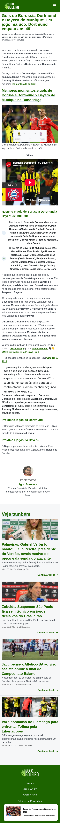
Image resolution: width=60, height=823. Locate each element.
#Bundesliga (17, 348)
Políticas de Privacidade (30, 801)
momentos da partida (23, 84)
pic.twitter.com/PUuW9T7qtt (24, 352)
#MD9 (5, 352)
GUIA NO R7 (30, 789)
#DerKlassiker (40, 348)
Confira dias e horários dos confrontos (39, 816)
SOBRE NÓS (30, 795)
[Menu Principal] (54, 6)
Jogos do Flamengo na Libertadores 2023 (39, 810)
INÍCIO (30, 783)
